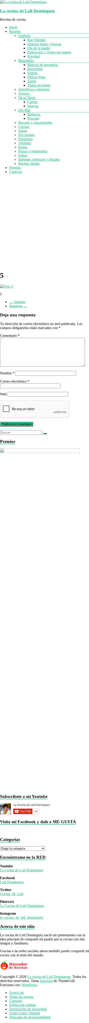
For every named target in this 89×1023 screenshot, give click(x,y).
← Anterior (17, 302)
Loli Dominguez (12, 882)
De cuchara (26, 135)
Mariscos (33, 114)
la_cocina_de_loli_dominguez (21, 917)
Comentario (10, 336)
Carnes (32, 102)
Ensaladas (25, 139)
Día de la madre (38, 48)
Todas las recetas (21, 997)
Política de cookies (22, 1005)
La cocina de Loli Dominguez (27, 10)
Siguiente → (18, 306)
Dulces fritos (36, 77)
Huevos (33, 106)
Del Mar (24, 110)
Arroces (24, 93)
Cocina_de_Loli (11, 894)
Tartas (31, 81)
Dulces (32, 73)
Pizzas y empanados (32, 151)
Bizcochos (34, 69)
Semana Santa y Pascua (44, 44)
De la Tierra (26, 97)
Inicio (13, 27)
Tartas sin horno (38, 85)
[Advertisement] (44, 222)
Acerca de (16, 993)
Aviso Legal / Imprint (24, 1013)
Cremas (23, 127)
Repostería (26, 60)
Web (3, 394)
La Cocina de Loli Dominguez (22, 906)
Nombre (7, 373)
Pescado (33, 118)
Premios (15, 168)
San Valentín (36, 40)
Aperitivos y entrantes (34, 89)
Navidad (33, 56)
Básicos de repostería (42, 65)
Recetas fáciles (28, 163)
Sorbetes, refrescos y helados (39, 159)
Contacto (15, 172)
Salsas (22, 155)
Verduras (24, 143)
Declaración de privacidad (28, 1009)
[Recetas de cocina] (14, 969)
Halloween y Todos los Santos (49, 52)
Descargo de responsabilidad (29, 1017)
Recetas (14, 31)
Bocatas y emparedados (35, 122)
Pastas (22, 147)
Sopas (22, 131)
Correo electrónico (14, 381)
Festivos (24, 36)
